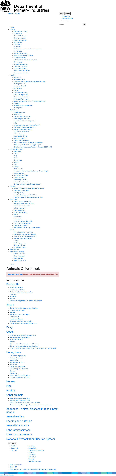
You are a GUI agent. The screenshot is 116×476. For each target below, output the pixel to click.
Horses (16, 162)
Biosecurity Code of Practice (20, 375)
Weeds (16, 214)
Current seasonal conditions (23, 232)
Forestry (13, 186)
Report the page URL (15, 274)
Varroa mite (14, 360)
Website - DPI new (14, 13)
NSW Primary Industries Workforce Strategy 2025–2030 (33, 147)
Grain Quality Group (20, 136)
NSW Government (16, 465)
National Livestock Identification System (27, 184)
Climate (12, 230)
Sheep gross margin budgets (20, 314)
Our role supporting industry (19, 377)
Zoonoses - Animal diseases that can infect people (31, 171)
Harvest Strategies (20, 36)
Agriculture (13, 110)
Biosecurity (14, 199)
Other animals (18, 169)
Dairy (15, 156)
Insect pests (18, 219)
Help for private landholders (23, 105)
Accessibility (33, 448)
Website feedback (35, 461)
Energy (16, 241)
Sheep (16, 153)
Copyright (32, 454)
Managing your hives (17, 362)
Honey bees (18, 160)
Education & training (20, 92)
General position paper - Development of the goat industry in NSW (33, 348)
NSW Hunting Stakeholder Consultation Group (29, 101)
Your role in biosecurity (22, 206)
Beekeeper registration (18, 356)
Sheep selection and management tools (23, 323)
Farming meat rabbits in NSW (20, 400)
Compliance (18, 51)
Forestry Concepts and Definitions (25, 195)
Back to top (12, 443)
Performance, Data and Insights (24, 127)
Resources (13, 373)
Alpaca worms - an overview (20, 398)
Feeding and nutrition (21, 175)
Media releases (67, 18)
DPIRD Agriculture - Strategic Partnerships (28, 142)
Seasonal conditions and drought (25, 234)
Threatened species (20, 66)
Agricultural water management (24, 121)
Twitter (13, 446)
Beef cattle (17, 151)
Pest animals (18, 217)
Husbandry (13, 294)
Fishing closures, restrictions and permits (28, 49)
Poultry (16, 166)
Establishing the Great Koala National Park (28, 197)
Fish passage (18, 62)
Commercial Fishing (20, 53)
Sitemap (31, 459)
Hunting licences (19, 84)
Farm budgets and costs (22, 119)
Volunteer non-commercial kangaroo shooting (29, 81)
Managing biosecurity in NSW (24, 204)
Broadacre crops (19, 112)
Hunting (12, 75)
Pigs (15, 164)
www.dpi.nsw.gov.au (7, 475)
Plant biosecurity (19, 210)
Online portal (18, 108)
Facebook (14, 448)
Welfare (12, 298)
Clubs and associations (21, 97)
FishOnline (17, 47)
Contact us (66, 16)
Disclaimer (32, 457)
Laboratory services (20, 138)
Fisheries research (20, 38)
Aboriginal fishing (20, 57)
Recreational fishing (20, 31)
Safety (16, 90)
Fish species (18, 42)
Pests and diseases (16, 358)
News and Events (19, 245)
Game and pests (19, 79)
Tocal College (18, 258)
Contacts (13, 371)
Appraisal (13, 296)
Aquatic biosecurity (20, 68)
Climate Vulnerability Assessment (25, 236)
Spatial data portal (20, 40)
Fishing (12, 29)
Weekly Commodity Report (23, 129)
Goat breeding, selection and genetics (23, 335)
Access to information (36, 450)
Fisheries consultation (21, 73)
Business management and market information (26, 301)
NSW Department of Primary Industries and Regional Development (33, 469)
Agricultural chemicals (21, 132)
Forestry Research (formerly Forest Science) (29, 188)
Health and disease (16, 287)
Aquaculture (18, 34)
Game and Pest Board (21, 99)
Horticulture (18, 114)
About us (32, 446)
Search (67, 14)
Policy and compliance (17, 366)
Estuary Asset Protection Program (25, 60)
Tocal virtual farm (20, 260)
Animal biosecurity (20, 177)
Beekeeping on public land (19, 369)
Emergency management (22, 223)
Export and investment (21, 140)
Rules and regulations (21, 95)
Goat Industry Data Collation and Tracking (24, 344)
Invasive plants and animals (23, 221)
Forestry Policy (19, 193)
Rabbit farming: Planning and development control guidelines (31, 405)
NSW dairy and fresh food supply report (27, 145)
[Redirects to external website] (67, 20)
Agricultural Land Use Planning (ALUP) (27, 125)
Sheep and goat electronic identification (24, 308)
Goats (16, 158)
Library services (19, 256)
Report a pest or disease (22, 201)
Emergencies (14, 249)
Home (12, 27)
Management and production (20, 337)
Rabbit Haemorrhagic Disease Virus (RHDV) (25, 403)
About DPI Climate (20, 247)
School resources (19, 254)
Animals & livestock (16, 149)
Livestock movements (21, 182)
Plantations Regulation (21, 190)
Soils (15, 123)
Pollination (13, 364)
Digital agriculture (20, 243)
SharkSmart (18, 44)
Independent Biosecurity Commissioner (27, 228)
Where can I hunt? (20, 86)
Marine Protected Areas (22, 71)
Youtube (14, 450)
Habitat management (21, 64)
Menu (61, 14)
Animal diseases (19, 134)
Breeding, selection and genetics (21, 292)
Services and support (21, 225)
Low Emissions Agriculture (23, 238)
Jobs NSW (13, 467)
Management (14, 317)
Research (17, 103)
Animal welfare (19, 173)
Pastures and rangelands (22, 116)
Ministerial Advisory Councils (23, 55)
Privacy (31, 452)
